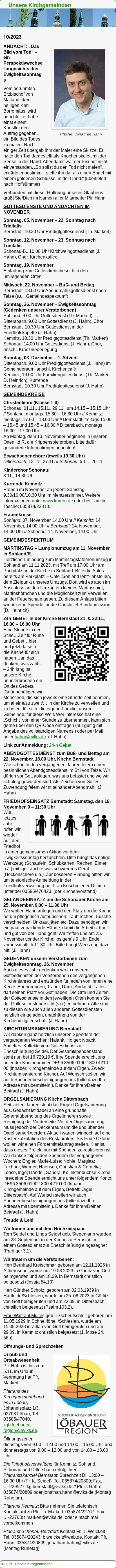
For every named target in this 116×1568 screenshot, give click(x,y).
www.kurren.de (58, 500)
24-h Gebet (60, 745)
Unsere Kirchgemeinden (39, 5)
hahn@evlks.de (30, 736)
